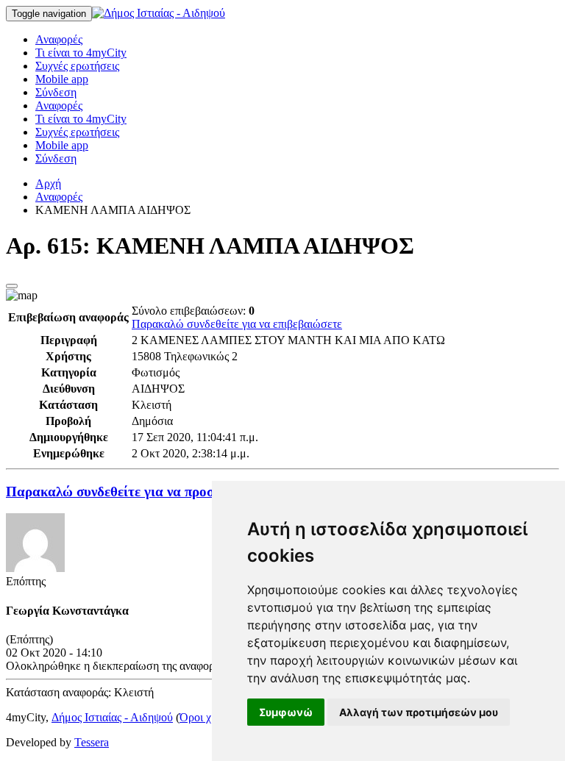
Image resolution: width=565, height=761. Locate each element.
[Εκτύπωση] (12, 286)
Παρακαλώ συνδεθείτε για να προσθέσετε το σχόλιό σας (172, 491)
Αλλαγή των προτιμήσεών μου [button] (418, 712)
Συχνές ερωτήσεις (77, 66)
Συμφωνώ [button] (286, 712)
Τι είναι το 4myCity (81, 52)
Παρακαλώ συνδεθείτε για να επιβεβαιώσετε (237, 324)
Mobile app (61, 79)
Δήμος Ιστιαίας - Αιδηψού (112, 717)
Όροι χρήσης (210, 717)
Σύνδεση (56, 92)
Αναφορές (58, 39)
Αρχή (48, 183)
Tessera (91, 742)
